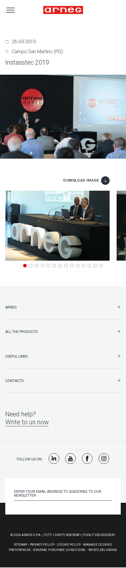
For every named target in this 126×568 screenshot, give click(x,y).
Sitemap (21, 544)
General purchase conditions (59, 550)
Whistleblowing (102, 550)
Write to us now (27, 422)
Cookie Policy (69, 544)
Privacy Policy (42, 544)
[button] (25, 265)
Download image (81, 180)
